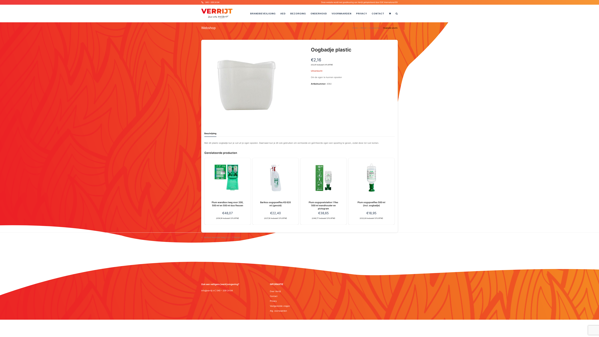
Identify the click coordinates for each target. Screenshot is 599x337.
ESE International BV (389, 2)
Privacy (273, 301)
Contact (274, 296)
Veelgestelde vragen (280, 306)
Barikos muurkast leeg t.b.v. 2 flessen (222, 237)
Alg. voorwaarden (278, 311)
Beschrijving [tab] (210, 133)
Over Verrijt (275, 291)
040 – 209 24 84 (212, 2)
